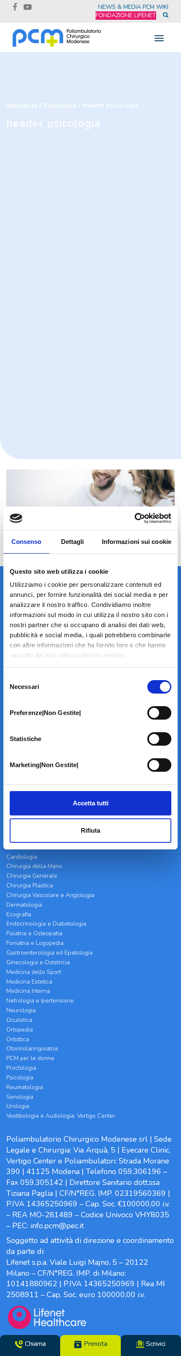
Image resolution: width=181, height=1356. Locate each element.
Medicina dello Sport (33, 972)
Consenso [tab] (26, 541)
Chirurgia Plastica (29, 885)
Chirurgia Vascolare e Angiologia (50, 895)
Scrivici (154, 1343)
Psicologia (59, 105)
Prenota (94, 1343)
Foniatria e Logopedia (35, 943)
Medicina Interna (28, 991)
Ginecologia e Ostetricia (38, 962)
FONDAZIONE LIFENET (126, 15)
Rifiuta (90, 830)
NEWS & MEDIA (119, 7)
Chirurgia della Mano (34, 866)
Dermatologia (24, 905)
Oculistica (19, 1020)
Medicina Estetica (29, 982)
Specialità (21, 105)
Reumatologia (24, 1087)
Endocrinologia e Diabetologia (46, 924)
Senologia (19, 1097)
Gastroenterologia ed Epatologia (49, 953)
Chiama (34, 1343)
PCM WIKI (155, 7)
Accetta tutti (91, 803)
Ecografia (18, 914)
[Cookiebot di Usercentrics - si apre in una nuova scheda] (134, 518)
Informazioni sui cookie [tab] (136, 541)
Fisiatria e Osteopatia (34, 933)
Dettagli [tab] (72, 541)
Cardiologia (21, 857)
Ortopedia (19, 1030)
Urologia (17, 1106)
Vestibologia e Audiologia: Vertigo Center (60, 1116)
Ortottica (17, 1039)
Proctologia (21, 1068)
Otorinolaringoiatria (32, 1049)
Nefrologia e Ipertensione (40, 1001)
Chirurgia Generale (31, 876)
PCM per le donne (30, 1058)
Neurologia (21, 1010)
